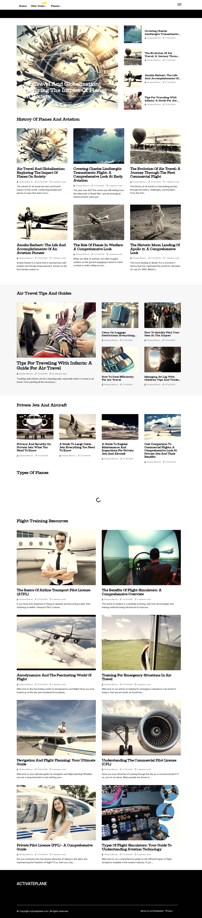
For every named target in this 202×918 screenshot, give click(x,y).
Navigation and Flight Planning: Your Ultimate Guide (56, 762)
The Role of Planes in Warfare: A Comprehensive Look (98, 247)
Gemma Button (32, 102)
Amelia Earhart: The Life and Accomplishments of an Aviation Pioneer (162, 78)
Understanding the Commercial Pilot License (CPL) (139, 762)
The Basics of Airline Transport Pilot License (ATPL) (53, 592)
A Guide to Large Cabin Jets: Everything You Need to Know (77, 447)
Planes (55, 6)
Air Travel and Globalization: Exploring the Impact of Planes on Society (65, 90)
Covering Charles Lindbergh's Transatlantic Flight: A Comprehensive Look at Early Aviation (161, 35)
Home (23, 6)
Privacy (169, 910)
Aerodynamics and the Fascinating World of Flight (54, 677)
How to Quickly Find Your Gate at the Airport (161, 333)
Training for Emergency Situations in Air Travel (136, 677)
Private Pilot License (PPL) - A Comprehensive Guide (55, 847)
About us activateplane (152, 910)
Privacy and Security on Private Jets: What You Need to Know (34, 447)
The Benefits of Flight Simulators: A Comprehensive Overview (131, 592)
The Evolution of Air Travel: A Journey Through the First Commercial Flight (163, 57)
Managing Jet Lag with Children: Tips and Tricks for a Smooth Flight (161, 380)
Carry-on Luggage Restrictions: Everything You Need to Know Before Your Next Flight (119, 336)
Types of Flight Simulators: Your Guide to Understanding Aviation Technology (137, 847)
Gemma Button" (26, 455)
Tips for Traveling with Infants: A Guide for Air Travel (161, 100)
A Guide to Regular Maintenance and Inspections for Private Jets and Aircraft (118, 449)
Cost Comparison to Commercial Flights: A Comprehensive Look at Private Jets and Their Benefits (160, 451)
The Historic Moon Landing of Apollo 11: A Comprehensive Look (155, 249)
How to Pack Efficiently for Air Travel (118, 378)
